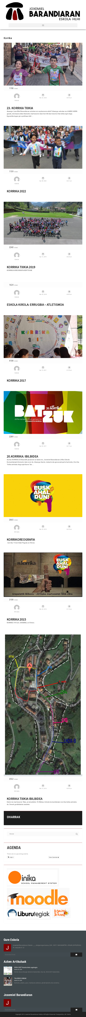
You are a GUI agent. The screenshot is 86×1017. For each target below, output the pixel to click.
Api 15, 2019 (43, 257)
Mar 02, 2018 (43, 294)
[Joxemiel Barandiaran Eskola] (43, 12)
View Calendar (53, 857)
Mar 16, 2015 (43, 788)
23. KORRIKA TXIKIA (20, 108)
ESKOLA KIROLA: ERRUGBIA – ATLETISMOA (35, 305)
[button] (10, 857)
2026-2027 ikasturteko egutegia (25, 967)
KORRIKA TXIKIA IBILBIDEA (24, 799)
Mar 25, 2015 (43, 529)
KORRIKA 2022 (16, 191)
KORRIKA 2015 (16, 619)
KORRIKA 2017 (16, 380)
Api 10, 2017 (43, 370)
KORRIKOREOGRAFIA (21, 539)
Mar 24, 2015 (43, 609)
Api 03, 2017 (43, 446)
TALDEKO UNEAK (20, 978)
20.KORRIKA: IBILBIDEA (22, 456)
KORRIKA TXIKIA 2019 (21, 267)
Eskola (17, 100)
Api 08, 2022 (43, 181)
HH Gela (16, 532)
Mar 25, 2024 (43, 98)
